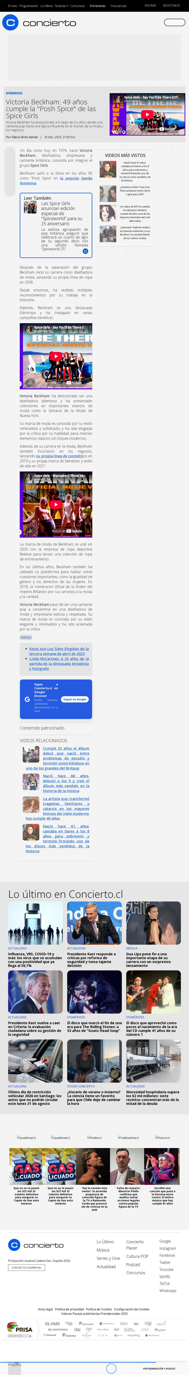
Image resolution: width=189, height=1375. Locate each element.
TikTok (164, 1283)
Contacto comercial (27, 1267)
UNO (78, 1329)
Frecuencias (119, 6)
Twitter (165, 1262)
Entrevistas (97, 6)
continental (116, 1329)
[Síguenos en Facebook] (131, 22)
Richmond (50, 1339)
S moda (116, 1339)
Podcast (133, 1264)
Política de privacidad (69, 1309)
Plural (85, 1339)
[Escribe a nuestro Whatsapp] (161, 22)
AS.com (135, 1324)
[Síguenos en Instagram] (125, 22)
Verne (137, 1329)
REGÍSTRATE (171, 5)
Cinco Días (102, 1329)
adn (148, 1324)
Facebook (167, 1255)
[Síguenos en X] (137, 22)
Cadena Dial (148, 1329)
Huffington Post (57, 1329)
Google (165, 1241)
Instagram (167, 1248)
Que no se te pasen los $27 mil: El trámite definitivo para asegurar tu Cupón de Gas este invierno (26, 1195)
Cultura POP (137, 1256)
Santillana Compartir (107, 1324)
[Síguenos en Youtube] (143, 22)
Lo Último (46, 6)
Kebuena (161, 1329)
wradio (88, 1329)
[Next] (131, 1369)
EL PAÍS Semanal (126, 1329)
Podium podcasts (50, 1334)
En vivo (12, 6)
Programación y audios (159, 1368)
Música (26, 637)
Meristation (150, 1339)
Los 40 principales (70, 1324)
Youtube (166, 1269)
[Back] (91, 1369)
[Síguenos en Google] (119, 22)
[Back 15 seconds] (101, 1369)
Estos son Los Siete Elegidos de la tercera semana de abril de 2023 (59, 651)
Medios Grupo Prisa (19, 1336)
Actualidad (106, 1266)
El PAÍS (52, 1324)
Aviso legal (45, 1309)
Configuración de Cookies (132, 1309)
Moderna (68, 1339)
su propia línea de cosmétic (59, 455)
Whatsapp (167, 1290)
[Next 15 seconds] (121, 1369)
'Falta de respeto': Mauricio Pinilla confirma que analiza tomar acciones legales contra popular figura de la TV (128, 1197)
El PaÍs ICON (101, 1339)
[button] (78, 1362)
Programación (28, 6)
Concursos (77, 6)
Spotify (164, 1276)
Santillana (87, 1324)
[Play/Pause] (111, 1369)
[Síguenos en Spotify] (149, 22)
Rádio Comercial (167, 1339)
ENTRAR (150, 5)
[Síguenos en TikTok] (155, 22)
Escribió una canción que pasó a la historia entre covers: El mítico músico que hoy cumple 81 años (162, 1195)
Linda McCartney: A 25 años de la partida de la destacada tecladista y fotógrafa (59, 663)
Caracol (161, 1324)
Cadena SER (123, 1324)
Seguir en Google (74, 699)
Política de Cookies (99, 1309)
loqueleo (132, 1339)
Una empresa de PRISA (19, 1327)
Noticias (60, 6)
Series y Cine (108, 1258)
